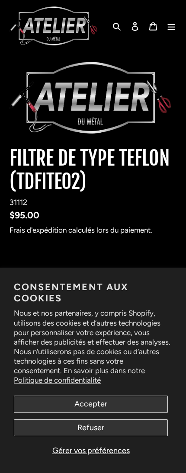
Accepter (90, 404)
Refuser (90, 427)
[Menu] (171, 26)
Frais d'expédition (38, 230)
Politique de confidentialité (57, 380)
